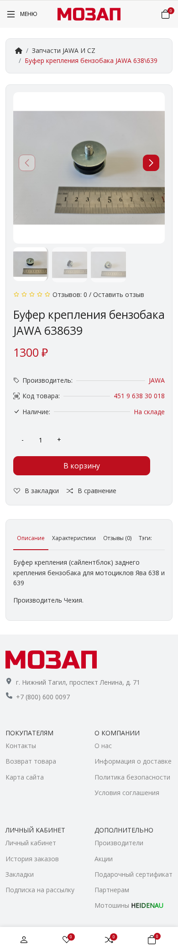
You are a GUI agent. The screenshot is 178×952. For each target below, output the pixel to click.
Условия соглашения (126, 792)
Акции (103, 858)
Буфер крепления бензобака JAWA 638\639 (91, 60)
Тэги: (145, 538)
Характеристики (74, 538)
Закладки (19, 874)
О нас (103, 745)
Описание (31, 538)
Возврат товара (30, 761)
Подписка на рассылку (39, 889)
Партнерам (111, 889)
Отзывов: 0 (69, 294)
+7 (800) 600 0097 (43, 696)
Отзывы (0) (117, 538)
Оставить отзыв (118, 294)
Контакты (20, 745)
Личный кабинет (30, 842)
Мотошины (128, 905)
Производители (118, 842)
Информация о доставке (133, 761)
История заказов (32, 858)
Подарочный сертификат (133, 874)
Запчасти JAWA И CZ (63, 50)
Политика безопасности (132, 777)
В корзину (81, 466)
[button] (151, 163)
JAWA (157, 380)
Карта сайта (24, 777)
